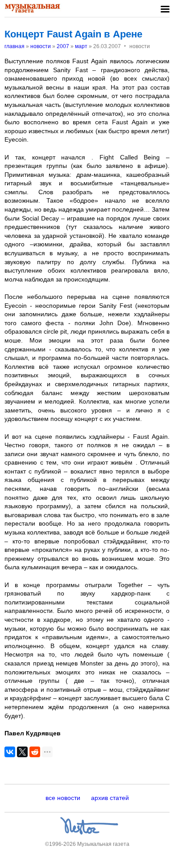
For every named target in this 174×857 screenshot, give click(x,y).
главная (14, 46)
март (81, 46)
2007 (63, 46)
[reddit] (34, 752)
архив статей (110, 797)
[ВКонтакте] (9, 752)
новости (40, 46)
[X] (22, 752)
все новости (63, 797)
